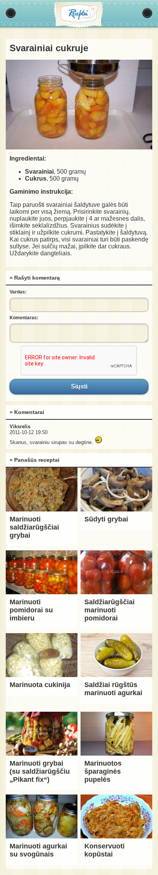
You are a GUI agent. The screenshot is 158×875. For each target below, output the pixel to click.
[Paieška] (147, 13)
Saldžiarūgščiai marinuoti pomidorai (109, 610)
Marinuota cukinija (40, 685)
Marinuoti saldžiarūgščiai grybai (34, 527)
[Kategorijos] (11, 13)
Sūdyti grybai (106, 519)
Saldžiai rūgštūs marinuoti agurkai (113, 689)
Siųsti (79, 386)
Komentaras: (24, 317)
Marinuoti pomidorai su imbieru (31, 610)
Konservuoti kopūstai (104, 850)
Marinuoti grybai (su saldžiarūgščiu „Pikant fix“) (40, 771)
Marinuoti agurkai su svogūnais (38, 850)
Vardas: (18, 292)
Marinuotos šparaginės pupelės (103, 771)
